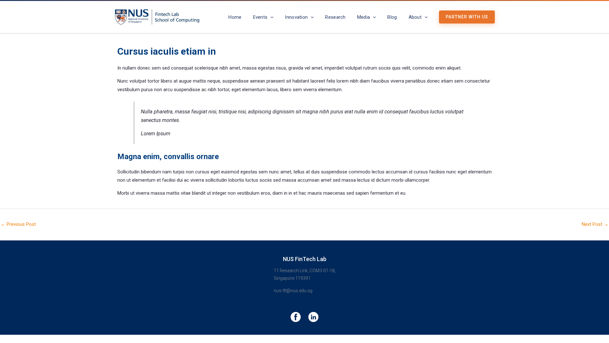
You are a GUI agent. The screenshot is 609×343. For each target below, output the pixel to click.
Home (234, 17)
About (415, 17)
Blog (392, 17)
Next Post (595, 224)
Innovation (296, 17)
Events (260, 17)
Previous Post (18, 224)
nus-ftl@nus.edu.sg (293, 290)
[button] (270, 17)
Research (335, 17)
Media (363, 17)
